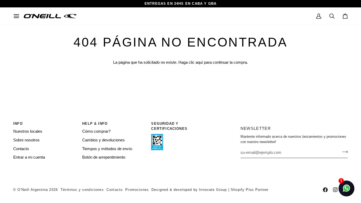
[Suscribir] (343, 151)
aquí (199, 62)
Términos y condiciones (82, 190)
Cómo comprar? (96, 131)
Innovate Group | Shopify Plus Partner (234, 190)
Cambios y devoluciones (103, 140)
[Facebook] (325, 189)
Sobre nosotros (26, 140)
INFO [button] (18, 124)
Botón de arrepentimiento (103, 157)
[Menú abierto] (18, 16)
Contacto (21, 149)
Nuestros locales (27, 131)
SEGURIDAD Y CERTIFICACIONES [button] (169, 126)
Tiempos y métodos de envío (107, 149)
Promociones (137, 190)
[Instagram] (335, 189)
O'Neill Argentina (32, 190)
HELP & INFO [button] (95, 124)
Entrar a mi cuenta (29, 157)
